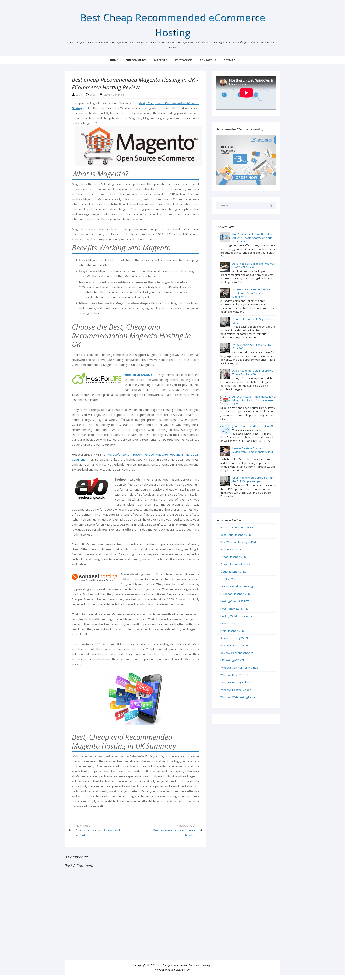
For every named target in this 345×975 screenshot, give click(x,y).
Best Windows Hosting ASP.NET (239, 542)
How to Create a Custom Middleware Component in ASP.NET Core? (253, 451)
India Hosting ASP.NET (233, 631)
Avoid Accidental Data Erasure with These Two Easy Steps (253, 372)
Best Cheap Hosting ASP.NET (237, 527)
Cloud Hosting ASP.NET (234, 571)
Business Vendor (230, 549)
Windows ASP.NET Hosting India (239, 667)
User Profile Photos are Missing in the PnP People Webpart (252, 479)
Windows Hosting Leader (235, 690)
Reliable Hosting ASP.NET (235, 638)
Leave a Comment (113, 94)
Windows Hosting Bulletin (235, 682)
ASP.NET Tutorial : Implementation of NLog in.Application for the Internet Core (254, 400)
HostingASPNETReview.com (236, 616)
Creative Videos (230, 579)
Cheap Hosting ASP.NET (234, 557)
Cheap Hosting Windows (235, 564)
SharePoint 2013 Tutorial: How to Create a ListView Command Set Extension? (252, 293)
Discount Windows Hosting (236, 586)
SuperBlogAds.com (179, 969)
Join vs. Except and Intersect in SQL (253, 426)
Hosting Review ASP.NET (235, 608)
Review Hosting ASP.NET (235, 645)
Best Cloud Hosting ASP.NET (237, 534)
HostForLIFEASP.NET (139, 375)
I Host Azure (227, 623)
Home (114, 60)
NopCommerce (136, 60)
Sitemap (229, 60)
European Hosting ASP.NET (236, 594)
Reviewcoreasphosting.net (236, 653)
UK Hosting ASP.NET (232, 660)
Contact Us (208, 60)
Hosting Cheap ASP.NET (234, 601)
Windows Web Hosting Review (238, 697)
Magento (160, 60)
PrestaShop (183, 60)
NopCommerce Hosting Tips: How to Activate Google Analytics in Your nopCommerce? (253, 237)
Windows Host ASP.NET (234, 675)
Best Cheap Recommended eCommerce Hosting (183, 965)
